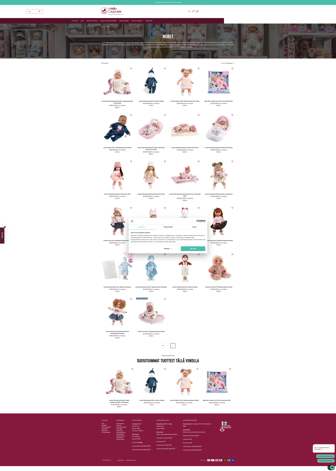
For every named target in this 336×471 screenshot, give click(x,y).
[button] (2, 235)
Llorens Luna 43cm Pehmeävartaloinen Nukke (151, 331)
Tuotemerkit (148, 21)
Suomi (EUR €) (106, 460)
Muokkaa (166, 248)
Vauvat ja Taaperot (137, 21)
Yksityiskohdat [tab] (168, 227)
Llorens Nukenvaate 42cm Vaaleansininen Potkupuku (151, 287)
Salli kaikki (193, 248)
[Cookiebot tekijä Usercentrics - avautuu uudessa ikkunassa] (197, 221)
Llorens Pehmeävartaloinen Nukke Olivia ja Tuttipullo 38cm (185, 195)
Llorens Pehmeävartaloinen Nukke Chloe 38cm (219, 147)
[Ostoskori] (197, 11)
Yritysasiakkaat (106, 432)
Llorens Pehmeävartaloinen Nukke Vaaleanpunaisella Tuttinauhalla (117, 102)
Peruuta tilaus (120, 439)
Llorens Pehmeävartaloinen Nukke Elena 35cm (151, 194)
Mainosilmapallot (121, 427)
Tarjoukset (75, 21)
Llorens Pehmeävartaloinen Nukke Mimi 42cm (185, 147)
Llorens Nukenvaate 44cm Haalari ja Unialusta (117, 287)
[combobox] (34, 11)
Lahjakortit (105, 429)
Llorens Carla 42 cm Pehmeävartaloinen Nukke (117, 240)
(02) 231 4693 (136, 428)
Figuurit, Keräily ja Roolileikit (108, 21)
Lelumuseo (119, 430)
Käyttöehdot (120, 434)
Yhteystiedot (120, 423)
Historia (118, 425)
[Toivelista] (193, 11)
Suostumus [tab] (141, 227)
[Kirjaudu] (189, 11)
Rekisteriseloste (120, 432)
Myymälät (119, 429)
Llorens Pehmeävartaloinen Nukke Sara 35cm (117, 194)
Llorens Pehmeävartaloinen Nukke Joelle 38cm (219, 194)
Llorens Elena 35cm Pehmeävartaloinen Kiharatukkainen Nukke (117, 332)
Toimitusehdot (120, 436)
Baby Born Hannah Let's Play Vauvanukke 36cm (219, 101)
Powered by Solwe (131, 460)
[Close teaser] (5, 227)
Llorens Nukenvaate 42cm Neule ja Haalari (185, 287)
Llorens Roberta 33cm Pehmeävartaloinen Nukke (184, 101)
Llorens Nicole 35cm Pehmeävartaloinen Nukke (219, 240)
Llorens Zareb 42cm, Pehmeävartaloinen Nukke (117, 147)
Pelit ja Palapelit (124, 21)
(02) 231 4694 (160, 428)
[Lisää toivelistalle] (131, 68)
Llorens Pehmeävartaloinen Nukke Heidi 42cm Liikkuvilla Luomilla (151, 148)
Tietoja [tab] (194, 227)
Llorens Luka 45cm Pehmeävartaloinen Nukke (218, 287)
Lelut (82, 21)
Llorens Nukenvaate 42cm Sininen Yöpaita (151, 101)
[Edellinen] (163, 345)
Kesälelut (104, 425)
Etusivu (103, 26)
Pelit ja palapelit (106, 427)
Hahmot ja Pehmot (92, 21)
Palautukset (119, 437)
